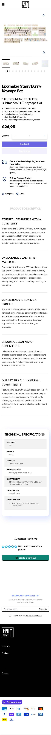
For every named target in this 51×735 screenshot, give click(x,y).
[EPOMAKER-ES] (25, 4)
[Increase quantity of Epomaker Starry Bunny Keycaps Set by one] (44, 136)
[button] (46, 4)
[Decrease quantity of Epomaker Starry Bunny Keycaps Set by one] (15, 136)
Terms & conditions (34, 615)
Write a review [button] (27, 557)
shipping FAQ (31, 170)
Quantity (5, 136)
